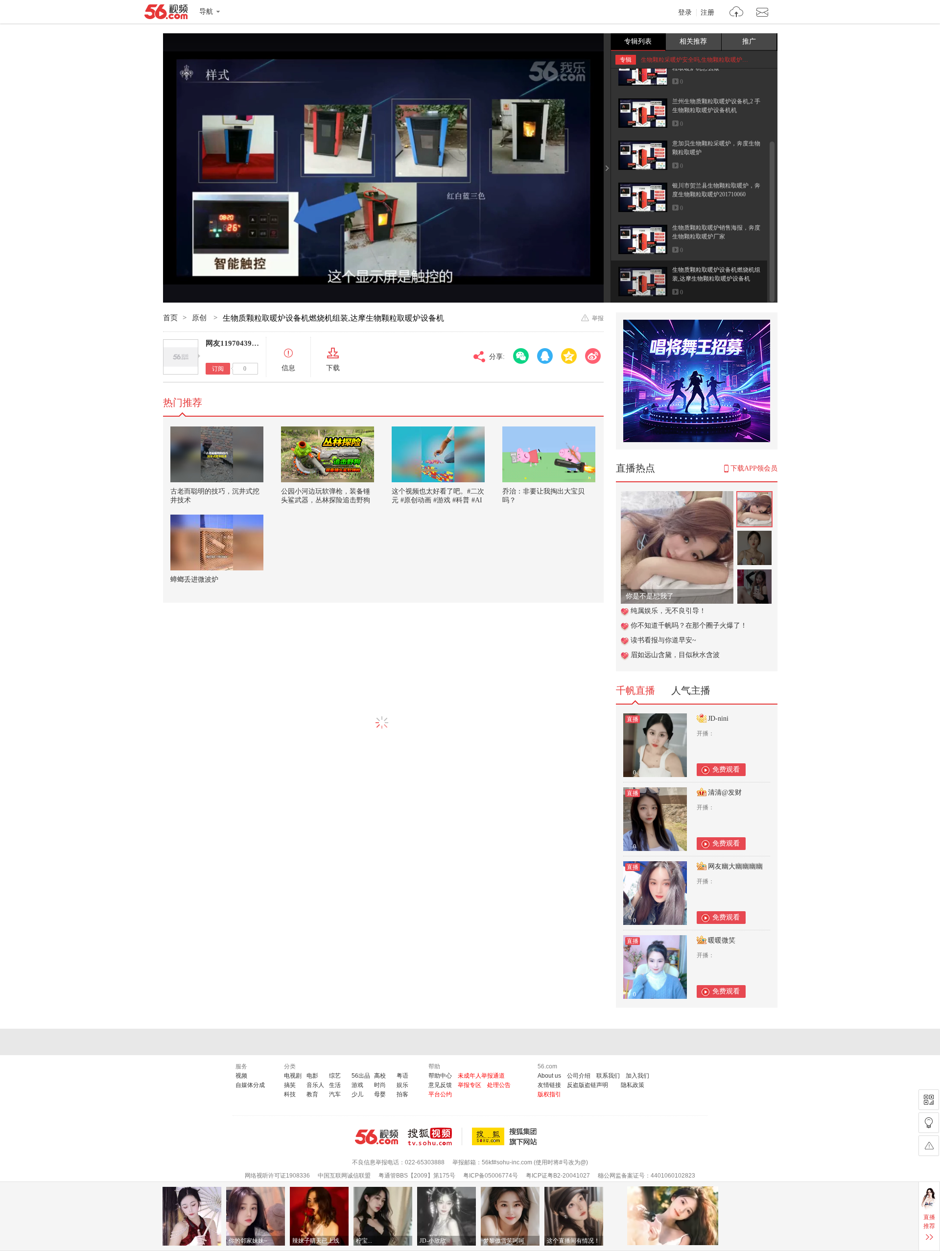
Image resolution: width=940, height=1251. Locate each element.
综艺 (335, 1075)
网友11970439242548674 (246, 343)
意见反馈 (440, 1085)
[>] (736, 13)
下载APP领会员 (753, 468)
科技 (290, 1094)
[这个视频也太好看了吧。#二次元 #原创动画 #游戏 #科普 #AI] (438, 454)
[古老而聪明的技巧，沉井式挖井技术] (216, 454)
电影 (312, 1075)
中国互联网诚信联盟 (344, 1175)
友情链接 (549, 1085)
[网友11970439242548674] (180, 357)
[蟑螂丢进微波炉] (216, 542)
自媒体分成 (250, 1085)
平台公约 (440, 1094)
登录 (685, 12)
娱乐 (402, 1085)
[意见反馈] (928, 1145)
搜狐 (506, 1136)
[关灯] (928, 1122)
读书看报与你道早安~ (663, 640)
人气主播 (690, 690)
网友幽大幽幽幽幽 (735, 866)
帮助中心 (440, 1075)
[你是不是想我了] (677, 496)
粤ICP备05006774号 (490, 1175)
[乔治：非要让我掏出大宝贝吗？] (548, 454)
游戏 (357, 1085)
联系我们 (608, 1075)
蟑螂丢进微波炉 (194, 579)
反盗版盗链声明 (587, 1085)
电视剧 (293, 1075)
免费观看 (726, 769)
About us (549, 1075)
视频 (241, 1075)
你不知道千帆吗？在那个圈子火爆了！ (689, 625)
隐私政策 (632, 1085)
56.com (166, 13)
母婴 (380, 1094)
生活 (335, 1085)
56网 (376, 1137)
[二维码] (928, 1099)
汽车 (335, 1094)
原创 (200, 318)
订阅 (218, 368)
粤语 (402, 1075)
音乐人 (315, 1085)
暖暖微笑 (721, 940)
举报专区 (469, 1085)
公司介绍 (578, 1075)
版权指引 (549, 1094)
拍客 (402, 1094)
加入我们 (637, 1075)
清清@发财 (725, 792)
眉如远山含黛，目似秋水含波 (675, 655)
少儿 (357, 1094)
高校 (380, 1075)
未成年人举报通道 (481, 1075)
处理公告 (499, 1085)
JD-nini (718, 718)
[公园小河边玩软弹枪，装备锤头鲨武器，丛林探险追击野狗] (327, 454)
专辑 (626, 59)
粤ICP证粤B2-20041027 (558, 1175)
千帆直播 (635, 690)
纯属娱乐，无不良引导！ (668, 610)
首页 (170, 318)
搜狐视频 (435, 1136)
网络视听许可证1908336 (277, 1175)
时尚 (380, 1085)
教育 (312, 1094)
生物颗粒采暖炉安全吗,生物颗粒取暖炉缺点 (697, 59)
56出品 (361, 1075)
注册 (707, 12)
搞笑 (290, 1085)
